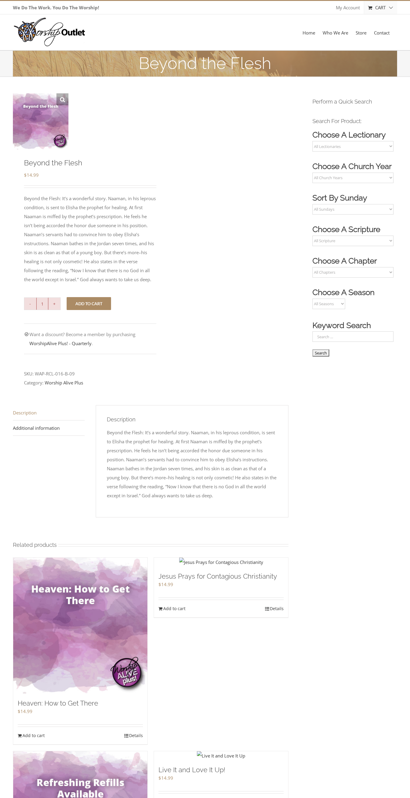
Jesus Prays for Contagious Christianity (217, 576)
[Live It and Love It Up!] (221, 755)
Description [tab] (25, 413)
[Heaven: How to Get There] (80, 626)
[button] (62, 99)
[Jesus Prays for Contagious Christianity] (221, 562)
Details (136, 735)
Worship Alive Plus (64, 383)
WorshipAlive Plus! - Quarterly (60, 343)
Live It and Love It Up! (191, 770)
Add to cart (88, 303)
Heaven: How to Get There (58, 703)
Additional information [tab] (36, 428)
